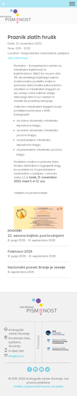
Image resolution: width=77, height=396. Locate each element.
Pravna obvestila (52, 386)
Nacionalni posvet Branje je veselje (36, 267)
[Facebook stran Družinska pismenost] (29, 371)
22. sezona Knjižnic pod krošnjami (36, 235)
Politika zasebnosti (26, 386)
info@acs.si (16, 356)
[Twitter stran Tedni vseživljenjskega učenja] (47, 371)
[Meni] (72, 4)
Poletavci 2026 (20, 251)
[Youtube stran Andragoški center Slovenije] (41, 371)
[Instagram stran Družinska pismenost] (35, 371)
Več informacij (17, 58)
